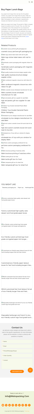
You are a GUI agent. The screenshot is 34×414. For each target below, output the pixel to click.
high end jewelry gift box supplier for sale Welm (15, 102)
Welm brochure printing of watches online (16, 153)
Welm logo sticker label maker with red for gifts (16, 58)
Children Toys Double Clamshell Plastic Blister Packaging (14, 111)
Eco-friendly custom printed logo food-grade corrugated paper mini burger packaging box (15, 238)
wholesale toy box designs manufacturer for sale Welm (16, 119)
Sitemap (27, 411)
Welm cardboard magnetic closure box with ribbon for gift (16, 86)
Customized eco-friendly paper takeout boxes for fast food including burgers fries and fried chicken (16, 264)
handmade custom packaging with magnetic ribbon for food (16, 68)
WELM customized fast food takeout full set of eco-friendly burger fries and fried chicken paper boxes (16, 290)
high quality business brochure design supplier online (14, 76)
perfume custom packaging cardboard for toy (16, 146)
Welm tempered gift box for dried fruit (14, 165)
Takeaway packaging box (9, 187)
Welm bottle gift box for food (11, 159)
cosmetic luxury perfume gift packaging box (16, 51)
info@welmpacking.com (17, 396)
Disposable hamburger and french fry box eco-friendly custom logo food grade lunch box (16, 316)
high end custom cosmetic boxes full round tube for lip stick (16, 129)
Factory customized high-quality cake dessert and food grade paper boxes (14, 212)
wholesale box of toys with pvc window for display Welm (16, 139)
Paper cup (20, 187)
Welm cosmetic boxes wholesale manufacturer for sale (12, 94)
